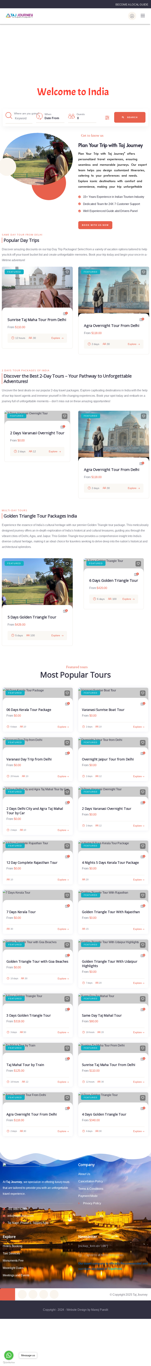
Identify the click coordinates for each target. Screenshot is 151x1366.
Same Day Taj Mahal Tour (102, 1015)
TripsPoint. (115, 1268)
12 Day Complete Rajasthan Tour (31, 862)
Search (132, 117)
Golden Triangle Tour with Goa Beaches (37, 961)
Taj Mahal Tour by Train (25, 1064)
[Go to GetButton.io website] (9, 1362)
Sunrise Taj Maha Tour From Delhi (37, 319)
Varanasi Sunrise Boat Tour (103, 709)
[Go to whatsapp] (8, 1355)
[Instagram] (54, 1294)
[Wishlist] (67, 272)
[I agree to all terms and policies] (80, 1255)
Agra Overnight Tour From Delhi (111, 325)
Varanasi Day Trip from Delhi (28, 759)
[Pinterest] (43, 1294)
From (11, 327)
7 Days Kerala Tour (21, 912)
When (48, 114)
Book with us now (95, 225)
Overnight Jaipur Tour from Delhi (112, 463)
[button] (147, 313)
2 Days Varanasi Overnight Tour (106, 808)
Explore (55, 337)
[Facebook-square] (33, 1294)
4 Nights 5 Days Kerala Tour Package (110, 862)
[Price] (108, 118)
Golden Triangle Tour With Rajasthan (111, 912)
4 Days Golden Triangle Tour (104, 1114)
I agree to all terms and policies (104, 1255)
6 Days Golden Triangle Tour (113, 580)
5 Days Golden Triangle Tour (32, 617)
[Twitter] (22, 1294)
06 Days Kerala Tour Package (28, 709)
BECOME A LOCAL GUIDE (131, 4)
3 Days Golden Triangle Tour (28, 1015)
